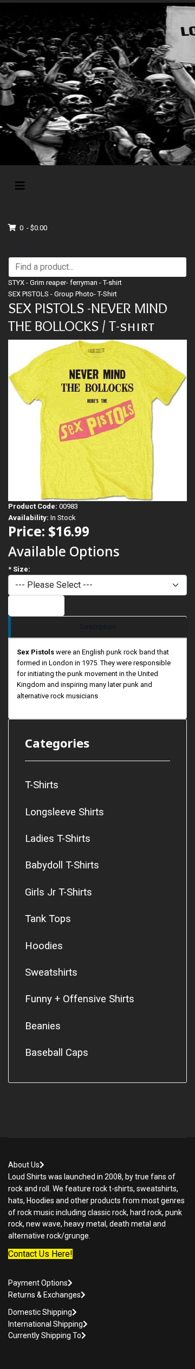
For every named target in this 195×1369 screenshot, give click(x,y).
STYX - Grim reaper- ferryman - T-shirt (65, 282)
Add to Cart (36, 605)
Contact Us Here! (40, 1254)
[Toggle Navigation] (20, 186)
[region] (97, 627)
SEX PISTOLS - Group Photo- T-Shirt (62, 294)
